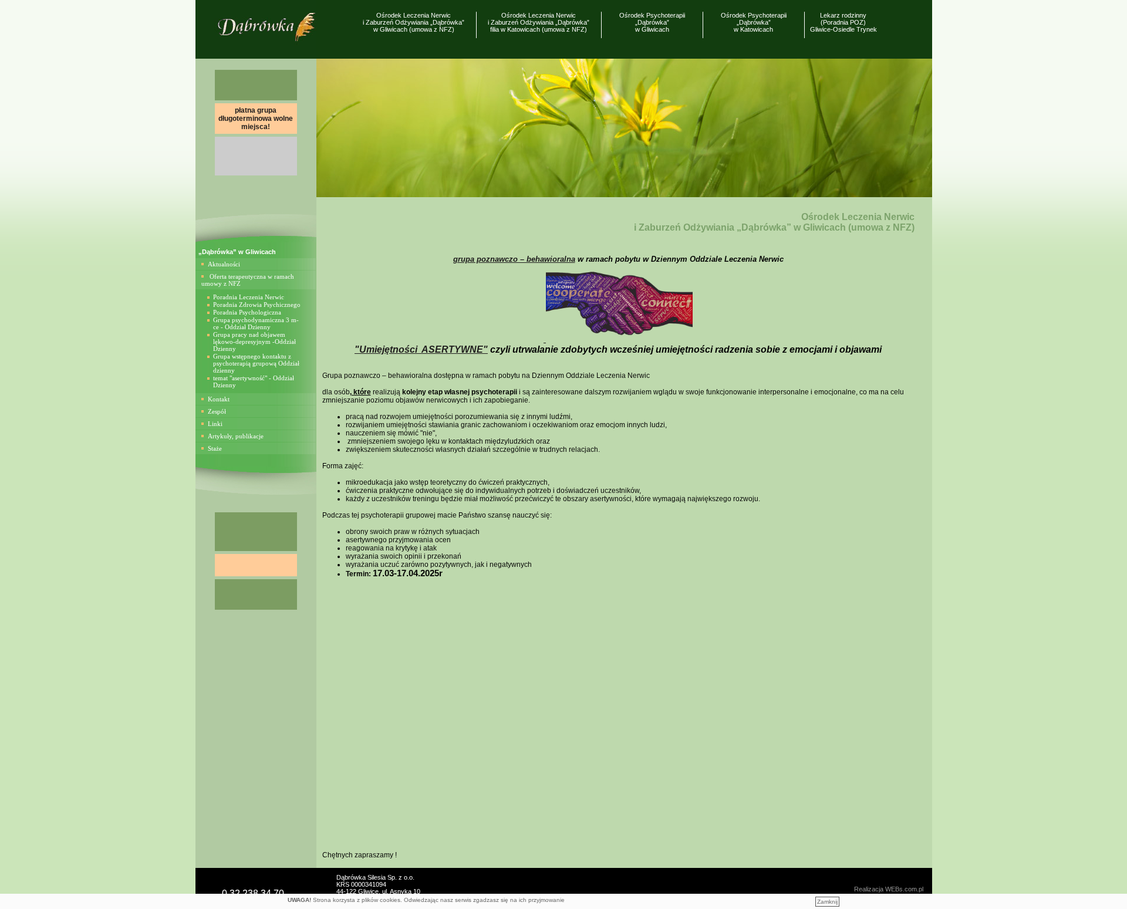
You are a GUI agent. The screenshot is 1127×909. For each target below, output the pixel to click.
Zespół (217, 411)
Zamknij (827, 901)
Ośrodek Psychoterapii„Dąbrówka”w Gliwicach (652, 22)
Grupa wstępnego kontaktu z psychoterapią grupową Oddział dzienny (256, 363)
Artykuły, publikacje (236, 436)
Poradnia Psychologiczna (247, 312)
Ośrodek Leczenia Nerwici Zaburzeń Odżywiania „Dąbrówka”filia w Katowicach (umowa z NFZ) (538, 22)
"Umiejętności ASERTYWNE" (421, 349)
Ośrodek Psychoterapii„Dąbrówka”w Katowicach (754, 22)
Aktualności (224, 264)
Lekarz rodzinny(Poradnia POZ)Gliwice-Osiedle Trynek (843, 22)
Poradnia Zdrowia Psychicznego (257, 304)
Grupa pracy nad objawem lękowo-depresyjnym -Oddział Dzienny (254, 341)
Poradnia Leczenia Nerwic (248, 296)
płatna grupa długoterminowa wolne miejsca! (255, 118)
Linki (215, 423)
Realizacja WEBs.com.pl (888, 889)
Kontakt (219, 399)
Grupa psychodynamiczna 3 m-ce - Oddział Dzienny (256, 323)
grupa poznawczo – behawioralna (514, 259)
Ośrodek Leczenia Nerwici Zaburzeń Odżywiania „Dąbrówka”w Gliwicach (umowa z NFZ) (413, 22)
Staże (215, 448)
